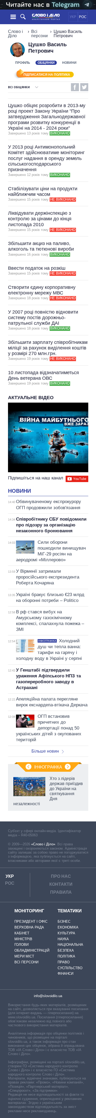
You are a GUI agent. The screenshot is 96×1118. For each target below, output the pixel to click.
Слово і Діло (15, 33)
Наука (63, 939)
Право (64, 962)
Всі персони (39, 33)
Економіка (68, 927)
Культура (66, 933)
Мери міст (24, 956)
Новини (69, 63)
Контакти (61, 884)
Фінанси (65, 974)
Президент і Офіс (30, 921)
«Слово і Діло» (43, 844)
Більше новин (45, 751)
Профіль (22, 63)
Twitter (84, 87)
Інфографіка (48, 767)
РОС (82, 17)
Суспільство (70, 968)
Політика (66, 956)
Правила (61, 892)
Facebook (75, 87)
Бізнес (64, 921)
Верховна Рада (29, 927)
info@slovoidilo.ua (48, 996)
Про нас (61, 876)
